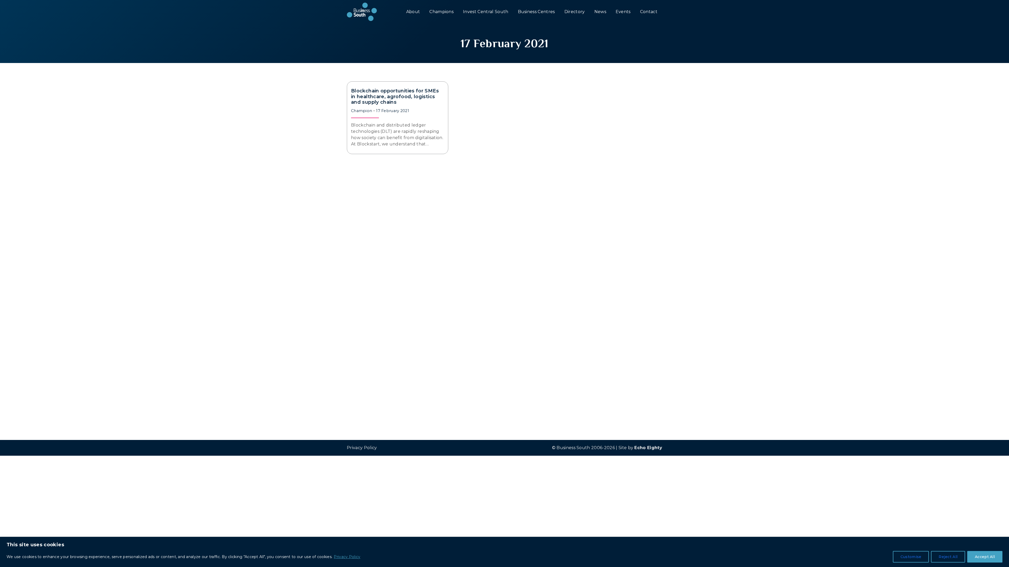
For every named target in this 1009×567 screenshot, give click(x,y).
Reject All (948, 556)
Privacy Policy (347, 556)
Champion (361, 110)
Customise (911, 556)
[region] (504, 552)
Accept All (985, 556)
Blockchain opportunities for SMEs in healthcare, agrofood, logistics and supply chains (395, 96)
